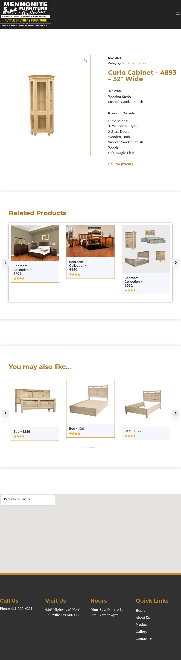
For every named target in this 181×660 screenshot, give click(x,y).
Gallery (141, 632)
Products (142, 625)
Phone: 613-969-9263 (16, 609)
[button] (178, 13)
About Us (143, 618)
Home (140, 610)
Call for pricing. (121, 164)
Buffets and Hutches (133, 63)
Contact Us (144, 639)
